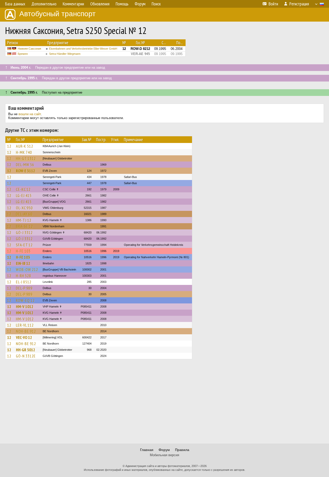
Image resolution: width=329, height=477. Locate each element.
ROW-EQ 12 (25, 300)
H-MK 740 (24, 152)
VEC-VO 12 (24, 337)
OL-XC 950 (24, 207)
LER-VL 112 (25, 325)
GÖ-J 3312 (24, 232)
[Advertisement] (164, 404)
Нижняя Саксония (29, 48)
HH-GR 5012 (25, 349)
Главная (146, 450)
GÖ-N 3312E (26, 355)
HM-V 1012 (24, 306)
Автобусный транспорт (57, 14)
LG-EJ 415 (24, 195)
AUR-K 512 (24, 146)
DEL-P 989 (24, 288)
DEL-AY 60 (24, 214)
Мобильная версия (164, 455)
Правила (182, 450)
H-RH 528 (23, 275)
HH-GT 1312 (26, 158)
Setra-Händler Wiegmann (64, 53)
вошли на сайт (30, 114)
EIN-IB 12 (23, 263)
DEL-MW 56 (25, 164)
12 (9, 146)
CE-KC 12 (23, 189)
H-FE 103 (23, 251)
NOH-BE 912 (26, 331)
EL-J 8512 (23, 281)
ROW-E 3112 (25, 170)
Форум (164, 450)
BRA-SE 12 (24, 226)
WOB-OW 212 (27, 269)
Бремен (23, 53)
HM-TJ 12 (23, 220)
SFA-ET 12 (24, 244)
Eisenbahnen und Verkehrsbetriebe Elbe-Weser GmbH (83, 48)
